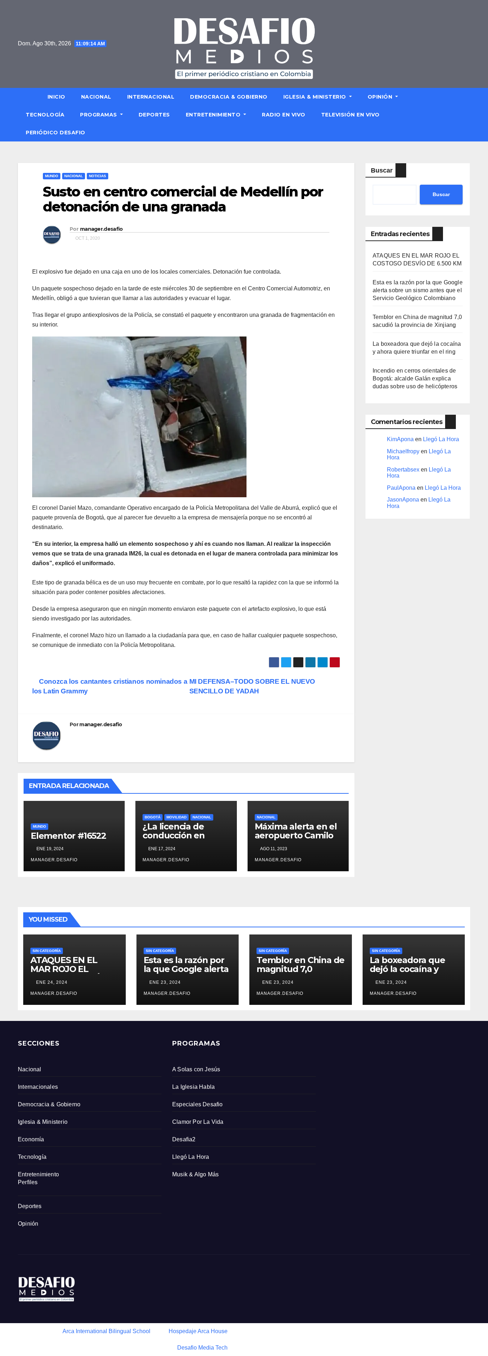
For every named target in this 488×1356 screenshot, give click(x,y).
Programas (99, 114)
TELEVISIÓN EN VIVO (350, 114)
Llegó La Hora (441, 439)
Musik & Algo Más (195, 1174)
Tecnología (45, 114)
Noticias (97, 176)
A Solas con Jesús (196, 1069)
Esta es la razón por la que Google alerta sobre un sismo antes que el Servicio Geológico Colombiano (418, 290)
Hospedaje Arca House (198, 1331)
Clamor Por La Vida (198, 1122)
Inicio (56, 97)
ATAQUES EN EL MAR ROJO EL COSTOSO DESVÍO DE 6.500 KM (67, 973)
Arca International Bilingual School (106, 1331)
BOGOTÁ (152, 817)
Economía (31, 1139)
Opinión (381, 97)
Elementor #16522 (68, 836)
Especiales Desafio (197, 1104)
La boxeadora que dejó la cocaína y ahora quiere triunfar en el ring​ (414, 973)
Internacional (151, 97)
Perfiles (28, 1182)
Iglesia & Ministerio (315, 97)
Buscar (382, 170)
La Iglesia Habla (193, 1087)
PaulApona (401, 488)
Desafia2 (184, 1139)
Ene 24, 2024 (52, 982)
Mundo (51, 176)
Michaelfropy (403, 451)
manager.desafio (101, 229)
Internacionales (38, 1087)
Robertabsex (403, 470)
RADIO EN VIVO (283, 114)
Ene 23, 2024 (165, 982)
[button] (468, 114)
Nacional (96, 97)
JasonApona (403, 500)
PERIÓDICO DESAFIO (55, 132)
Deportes (154, 114)
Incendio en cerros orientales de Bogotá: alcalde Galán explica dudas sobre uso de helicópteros (415, 378)
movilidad (176, 817)
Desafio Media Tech (202, 1348)
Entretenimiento (214, 114)
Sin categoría (47, 951)
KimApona (400, 439)
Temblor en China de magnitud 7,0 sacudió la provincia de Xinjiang (300, 973)
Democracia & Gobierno (229, 97)
